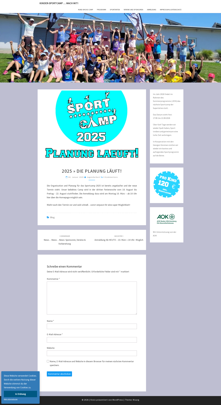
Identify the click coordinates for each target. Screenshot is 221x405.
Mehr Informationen (11, 399)
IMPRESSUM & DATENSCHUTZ (170, 9)
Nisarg (136, 399)
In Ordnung (20, 393)
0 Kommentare (110, 177)
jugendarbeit (93, 177)
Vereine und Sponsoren (133, 9)
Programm (101, 9)
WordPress (117, 399)
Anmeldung (151, 9)
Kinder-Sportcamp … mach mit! (59, 3)
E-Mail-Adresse (55, 334)
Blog (52, 217)
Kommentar (53, 278)
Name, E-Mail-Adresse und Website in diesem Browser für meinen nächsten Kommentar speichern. (92, 363)
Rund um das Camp (85, 9)
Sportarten (115, 9)
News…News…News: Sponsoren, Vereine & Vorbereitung (65, 240)
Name (50, 320)
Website (50, 347)
